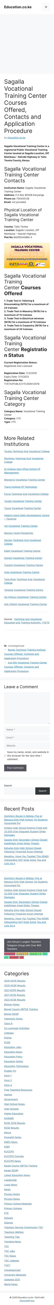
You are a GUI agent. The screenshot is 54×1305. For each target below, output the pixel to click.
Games (8, 1094)
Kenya (7, 1132)
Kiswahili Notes (12, 1137)
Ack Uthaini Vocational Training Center (25, 604)
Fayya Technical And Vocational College (26, 494)
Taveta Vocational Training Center (23, 501)
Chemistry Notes (13, 1018)
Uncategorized (12, 1270)
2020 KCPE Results (14, 980)
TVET (7, 1265)
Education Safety (13, 1061)
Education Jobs (12, 1047)
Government (11, 1099)
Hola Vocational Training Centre (21, 572)
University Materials (15, 1274)
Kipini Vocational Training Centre (22, 551)
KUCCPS (9, 1151)
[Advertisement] (27, 42)
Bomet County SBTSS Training (21, 1009)
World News (11, 1284)
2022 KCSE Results (14, 999)
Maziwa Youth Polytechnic (18, 533)
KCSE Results (11, 1127)
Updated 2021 (12, 1279)
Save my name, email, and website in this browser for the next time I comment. (28, 756)
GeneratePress (27, 1300)
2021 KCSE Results (14, 995)
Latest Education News (17, 1175)
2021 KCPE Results (14, 990)
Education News (13, 1052)
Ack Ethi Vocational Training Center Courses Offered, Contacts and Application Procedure (25, 667)
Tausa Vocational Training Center (22, 508)
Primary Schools (13, 1208)
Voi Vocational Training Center (21, 526)
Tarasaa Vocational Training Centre (23, 590)
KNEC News (11, 1142)
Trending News (12, 1241)
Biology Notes (12, 1004)
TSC (6, 1246)
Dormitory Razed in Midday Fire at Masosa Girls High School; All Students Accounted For (26, 820)
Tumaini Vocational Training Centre (23, 565)
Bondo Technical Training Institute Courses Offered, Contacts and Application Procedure (25, 654)
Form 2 (8, 1080)
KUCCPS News (12, 1161)
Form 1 (7, 1075)
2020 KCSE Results (14, 985)
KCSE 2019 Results (14, 1123)
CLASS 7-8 (22, 954)
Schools (8, 1218)
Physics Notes (12, 1194)
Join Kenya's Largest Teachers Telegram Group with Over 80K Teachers (24, 945)
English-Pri (10, 1071)
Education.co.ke (18, 7)
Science (8, 1222)
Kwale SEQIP (11, 1170)
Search (8, 785)
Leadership (10, 1180)
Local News (10, 1184)
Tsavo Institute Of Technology (20, 487)
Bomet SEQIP (11, 1014)
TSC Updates (11, 1260)
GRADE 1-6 (35, 954)
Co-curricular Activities (16, 1028)
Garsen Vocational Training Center (23, 558)
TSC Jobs (9, 1251)
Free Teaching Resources (18, 1090)
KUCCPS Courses (14, 1156)
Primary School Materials (18, 1203)
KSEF (7, 1146)
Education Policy (13, 1056)
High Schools (11, 1108)
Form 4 (8, 1085)
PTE (21, 957)
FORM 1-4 (9, 954)
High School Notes (14, 1104)
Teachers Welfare (14, 1232)
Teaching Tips (12, 1237)
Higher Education (13, 1113)
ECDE (7, 1042)
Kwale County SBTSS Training (20, 1165)
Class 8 (8, 1023)
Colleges (9, 1033)
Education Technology (16, 1066)
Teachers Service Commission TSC (23, 1227)
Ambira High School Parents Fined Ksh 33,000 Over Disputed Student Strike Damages (25, 831)
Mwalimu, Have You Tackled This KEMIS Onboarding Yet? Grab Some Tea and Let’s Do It (26, 860)
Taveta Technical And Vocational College (27, 451)
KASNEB (14, 957)
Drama (7, 1037)
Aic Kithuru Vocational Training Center (25, 597)
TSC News (10, 1256)
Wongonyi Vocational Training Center (24, 479)
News (7, 1189)
